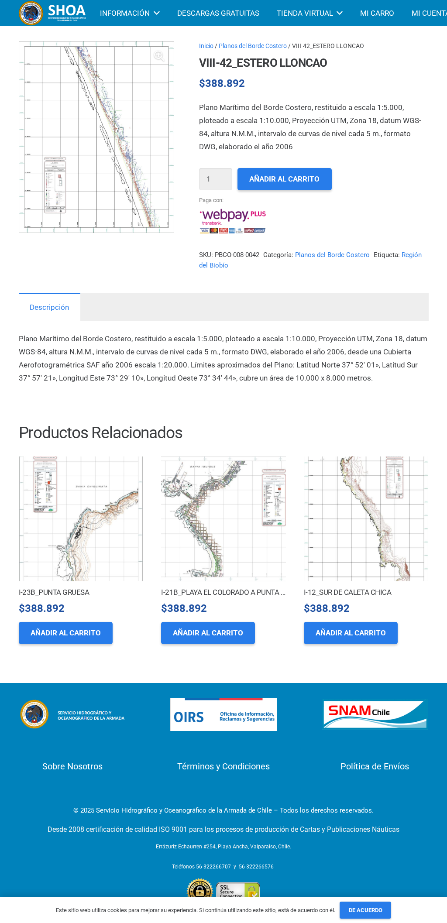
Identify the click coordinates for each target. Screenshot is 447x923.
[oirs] (223, 714)
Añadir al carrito (284, 179)
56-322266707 (213, 867)
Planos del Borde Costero (253, 45)
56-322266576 (256, 867)
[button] (159, 56)
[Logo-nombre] (72, 714)
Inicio (206, 45)
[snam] (375, 714)
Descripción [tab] (49, 307)
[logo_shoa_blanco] (53, 13)
